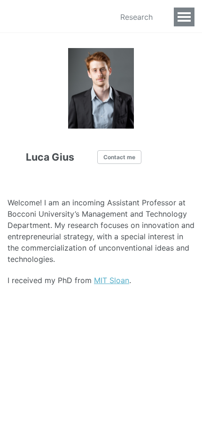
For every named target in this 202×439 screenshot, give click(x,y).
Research (136, 17)
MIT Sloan (111, 280)
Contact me (119, 157)
